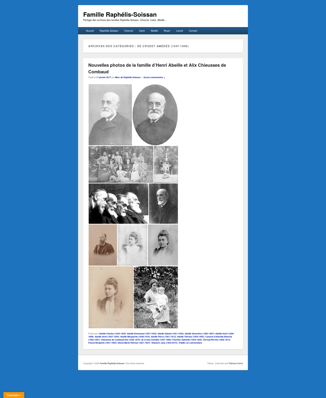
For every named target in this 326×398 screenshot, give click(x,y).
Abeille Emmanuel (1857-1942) (142, 333)
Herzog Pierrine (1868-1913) (216, 339)
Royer (167, 30)
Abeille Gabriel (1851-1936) (171, 333)
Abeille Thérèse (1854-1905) (190, 336)
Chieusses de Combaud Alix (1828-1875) (120, 339)
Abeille (154, 30)
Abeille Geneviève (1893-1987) (199, 333)
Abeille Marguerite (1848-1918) (135, 336)
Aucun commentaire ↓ (154, 77)
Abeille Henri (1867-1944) (107, 336)
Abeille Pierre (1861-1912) (163, 336)
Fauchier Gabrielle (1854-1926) (187, 339)
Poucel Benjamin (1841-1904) (102, 342)
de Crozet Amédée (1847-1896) (156, 339)
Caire (142, 30)
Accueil (90, 30)
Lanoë (179, 30)
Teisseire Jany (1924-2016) (164, 342)
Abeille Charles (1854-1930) (112, 333)
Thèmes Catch (236, 363)
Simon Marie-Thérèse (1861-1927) (134, 342)
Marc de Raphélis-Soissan (127, 77)
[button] (110, 115)
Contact (193, 30)
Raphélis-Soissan (109, 30)
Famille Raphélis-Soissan (120, 14)
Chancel (128, 30)
